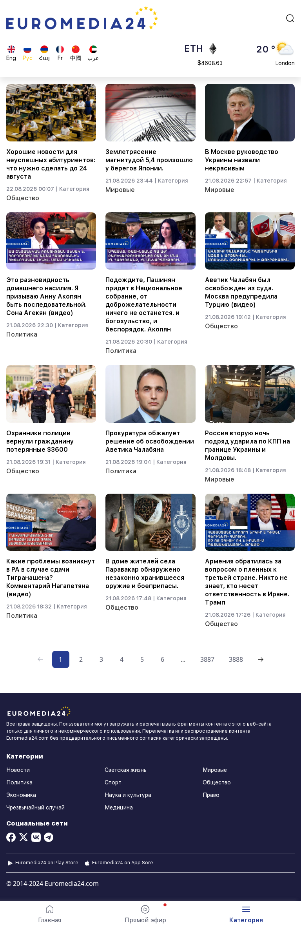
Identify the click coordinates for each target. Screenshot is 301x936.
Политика (21, 334)
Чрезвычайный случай (35, 807)
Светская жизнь (126, 770)
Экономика (21, 795)
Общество (22, 198)
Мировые (120, 190)
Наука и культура (128, 795)
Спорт (113, 782)
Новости (18, 770)
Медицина (119, 807)
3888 (236, 659)
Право (211, 795)
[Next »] (260, 659)
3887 (207, 659)
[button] (246, 914)
